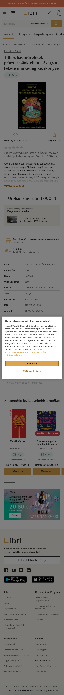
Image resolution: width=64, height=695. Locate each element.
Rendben (32, 363)
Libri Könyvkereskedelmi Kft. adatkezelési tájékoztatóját (25, 352)
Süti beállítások (32, 371)
